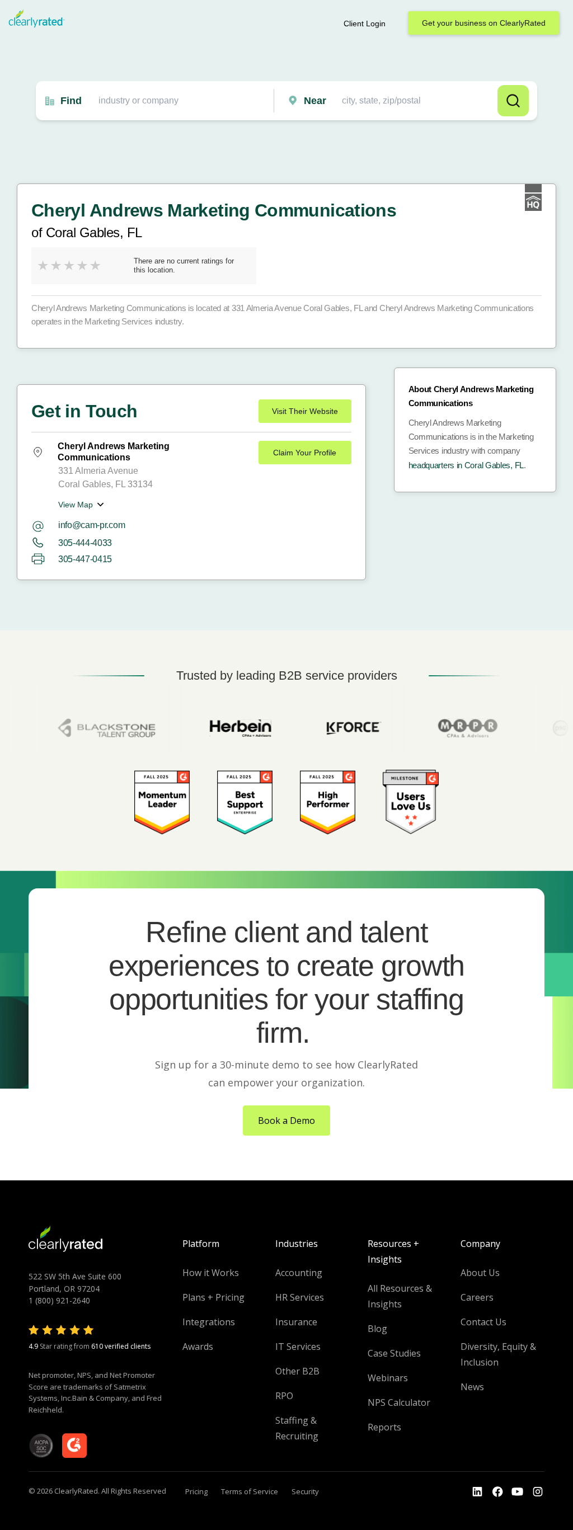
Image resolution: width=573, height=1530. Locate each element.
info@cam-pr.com (91, 525)
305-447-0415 (85, 559)
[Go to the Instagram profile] (537, 1492)
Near (315, 100)
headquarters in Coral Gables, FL (466, 465)
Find (71, 100)
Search (513, 100)
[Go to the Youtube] (497, 1492)
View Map (75, 504)
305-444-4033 (85, 543)
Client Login (365, 23)
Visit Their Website (305, 411)
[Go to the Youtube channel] (517, 1492)
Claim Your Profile (304, 452)
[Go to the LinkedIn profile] (477, 1492)
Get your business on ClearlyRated (484, 22)
